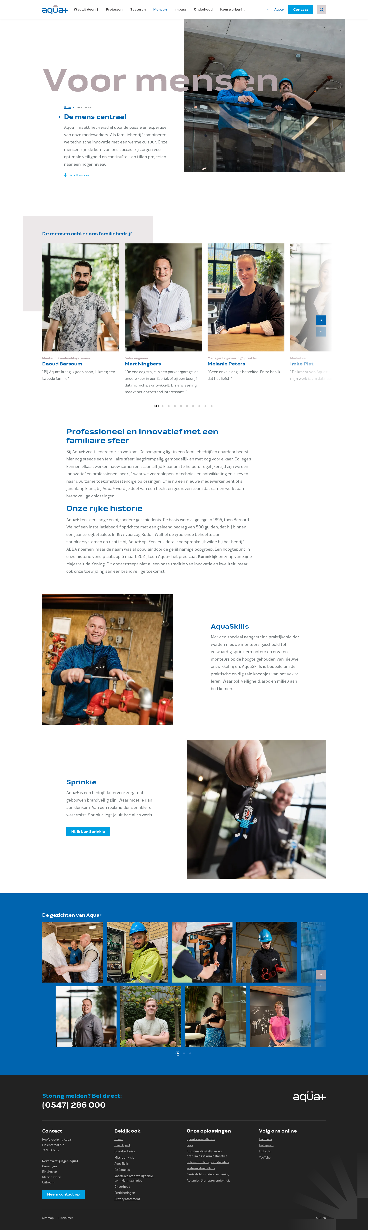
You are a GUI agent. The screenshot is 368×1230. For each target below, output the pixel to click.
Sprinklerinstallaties (201, 1139)
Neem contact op (63, 1194)
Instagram (266, 1145)
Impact (180, 9)
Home (67, 107)
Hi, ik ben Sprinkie (88, 832)
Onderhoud (203, 9)
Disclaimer (65, 1218)
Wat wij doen (84, 9)
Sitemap (48, 1218)
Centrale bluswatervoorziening (208, 1174)
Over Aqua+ (122, 1145)
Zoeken (321, 9)
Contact (300, 9)
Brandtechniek (124, 1151)
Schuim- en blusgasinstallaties (208, 1162)
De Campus (122, 1170)
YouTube (265, 1157)
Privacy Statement (127, 1199)
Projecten (114, 9)
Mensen (160, 9)
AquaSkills (121, 1163)
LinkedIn (265, 1151)
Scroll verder (79, 175)
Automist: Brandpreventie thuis (208, 1180)
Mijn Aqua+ (275, 9)
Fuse (190, 1145)
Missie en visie (124, 1157)
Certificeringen (124, 1193)
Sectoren (138, 9)
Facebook (265, 1139)
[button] (321, 320)
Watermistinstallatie (201, 1168)
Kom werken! (231, 9)
